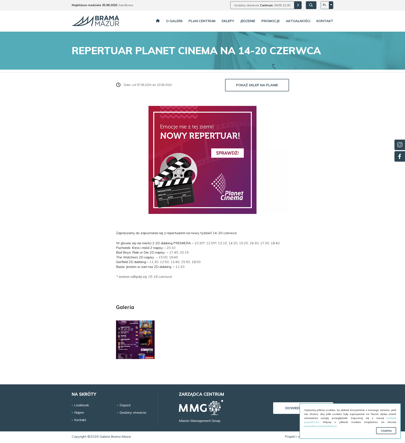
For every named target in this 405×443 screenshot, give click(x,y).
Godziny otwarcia (133, 413)
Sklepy (227, 21)
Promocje (270, 21)
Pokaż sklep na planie (257, 85)
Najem (79, 413)
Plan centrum (202, 21)
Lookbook (81, 405)
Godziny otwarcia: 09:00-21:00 (262, 5)
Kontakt (324, 21)
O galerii (174, 21)
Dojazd (125, 405)
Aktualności (298, 21)
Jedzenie (247, 21)
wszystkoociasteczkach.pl (320, 426)
